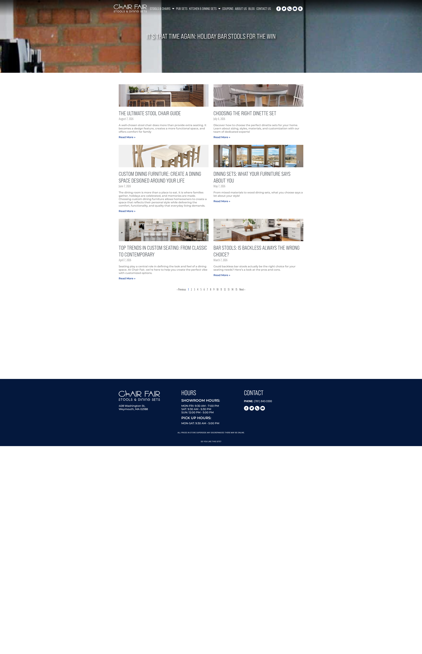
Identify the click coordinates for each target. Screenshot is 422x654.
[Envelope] (295, 8)
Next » (242, 289)
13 (228, 289)
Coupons (227, 9)
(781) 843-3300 (258, 401)
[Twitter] (284, 8)
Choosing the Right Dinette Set (244, 113)
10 (217, 289)
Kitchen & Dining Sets (203, 9)
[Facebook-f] (278, 8)
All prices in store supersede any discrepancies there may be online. (211, 433)
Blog (251, 9)
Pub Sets (181, 9)
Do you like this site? (211, 441)
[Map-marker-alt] (300, 8)
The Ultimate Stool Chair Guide (150, 113)
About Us (241, 9)
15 (236, 289)
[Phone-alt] (289, 8)
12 (225, 289)
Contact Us (263, 9)
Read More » (127, 137)
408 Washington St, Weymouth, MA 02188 (133, 407)
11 (221, 289)
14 (232, 289)
